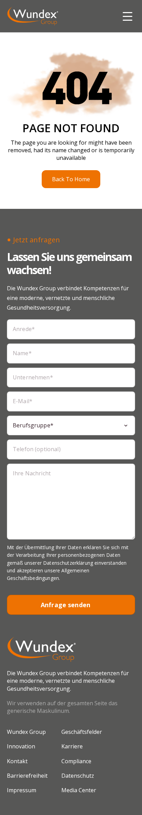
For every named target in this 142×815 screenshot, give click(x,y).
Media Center (78, 790)
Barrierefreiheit (27, 775)
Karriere (72, 746)
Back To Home (71, 179)
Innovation (21, 746)
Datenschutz (77, 775)
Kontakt (17, 761)
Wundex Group (26, 732)
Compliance (76, 761)
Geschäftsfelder (81, 732)
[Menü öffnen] (127, 15)
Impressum (21, 790)
